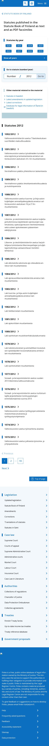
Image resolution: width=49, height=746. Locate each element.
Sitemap (5, 732)
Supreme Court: (11, 540)
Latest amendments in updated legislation (24, 99)
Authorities (11, 586)
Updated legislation (13, 500)
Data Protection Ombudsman (17, 602)
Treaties (9, 615)
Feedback (6, 721)
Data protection (8, 738)
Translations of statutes (15, 522)
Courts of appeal (12, 546)
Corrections (10, 516)
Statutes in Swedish (14, 96)
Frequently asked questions (13, 716)
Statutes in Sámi (11, 527)
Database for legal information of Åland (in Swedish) (24, 107)
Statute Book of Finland (17, 13)
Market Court (10, 562)
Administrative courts (14, 557)
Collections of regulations (16, 591)
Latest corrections (14, 102)
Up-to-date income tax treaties (18, 626)
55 (20, 460)
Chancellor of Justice (13, 597)
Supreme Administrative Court (17, 551)
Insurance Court (11, 573)
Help (4, 710)
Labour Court (10, 568)
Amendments (10, 511)
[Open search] (25, 3)
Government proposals (17, 639)
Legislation (11, 494)
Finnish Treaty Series (14, 621)
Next (4, 468)
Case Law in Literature (14, 579)
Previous (8, 453)
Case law (9, 534)
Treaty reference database (16, 632)
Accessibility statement (11, 727)
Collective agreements (14, 608)
